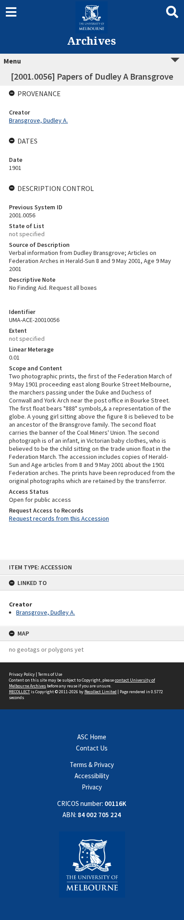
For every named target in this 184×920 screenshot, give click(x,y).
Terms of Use (50, 674)
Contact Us (92, 748)
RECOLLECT (19, 692)
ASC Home (91, 737)
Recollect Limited (100, 692)
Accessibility (92, 776)
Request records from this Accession (59, 518)
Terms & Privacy (92, 764)
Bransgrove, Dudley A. (45, 612)
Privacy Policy (22, 674)
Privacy (92, 787)
